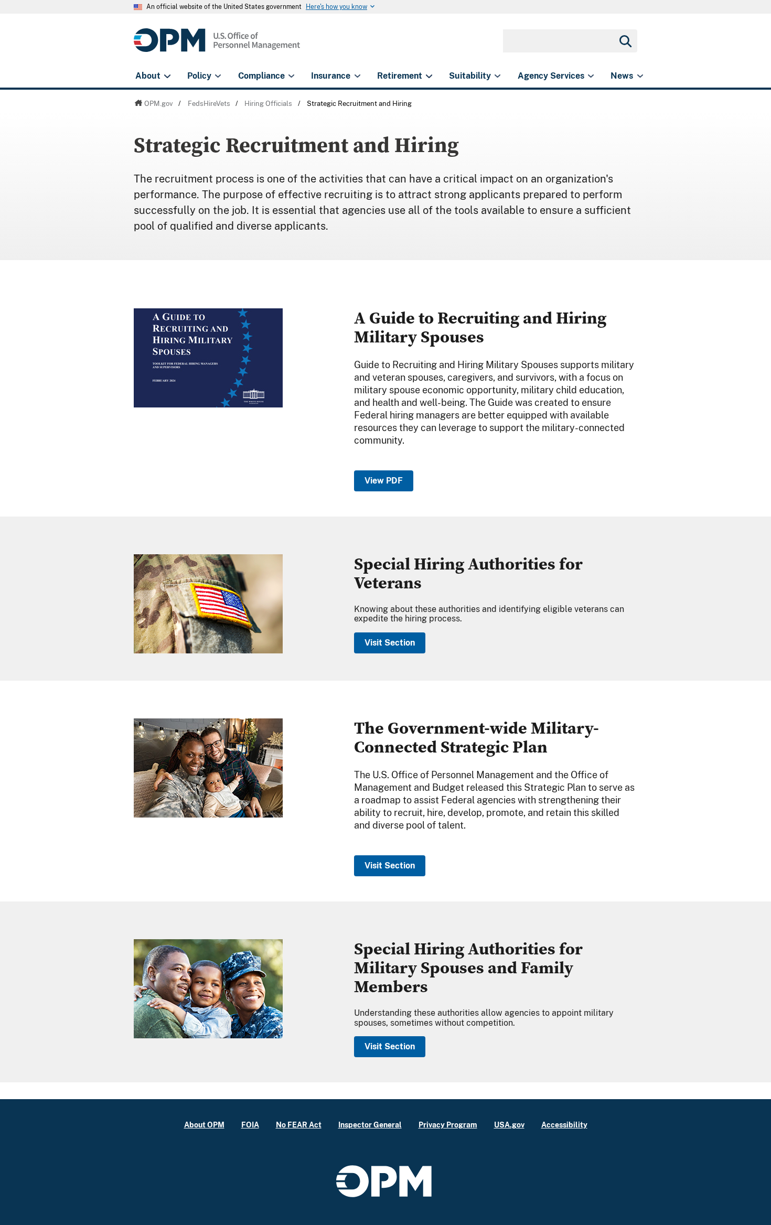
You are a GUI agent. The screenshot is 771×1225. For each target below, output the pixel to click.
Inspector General (370, 1124)
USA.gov (509, 1124)
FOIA (250, 1124)
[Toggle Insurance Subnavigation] (357, 76)
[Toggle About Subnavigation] (167, 76)
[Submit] (624, 40)
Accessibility (564, 1124)
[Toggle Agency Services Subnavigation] (591, 76)
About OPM (204, 1124)
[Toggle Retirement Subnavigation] (429, 76)
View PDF (384, 481)
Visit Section (390, 643)
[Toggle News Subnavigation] (640, 76)
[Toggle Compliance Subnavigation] (291, 76)
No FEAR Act (299, 1124)
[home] (217, 46)
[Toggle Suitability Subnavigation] (497, 76)
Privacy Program (448, 1124)
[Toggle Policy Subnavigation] (218, 76)
